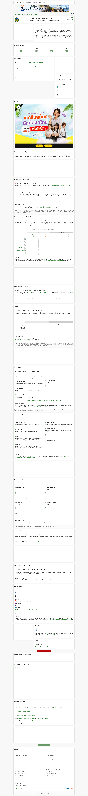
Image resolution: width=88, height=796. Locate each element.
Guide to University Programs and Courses (32, 298)
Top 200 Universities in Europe (20, 761)
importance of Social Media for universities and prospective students (58, 619)
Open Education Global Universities (21, 785)
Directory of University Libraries (51, 775)
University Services (65, 522)
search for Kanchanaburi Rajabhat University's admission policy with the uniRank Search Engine (44, 400)
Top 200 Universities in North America (21, 757)
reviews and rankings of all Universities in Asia (30, 720)
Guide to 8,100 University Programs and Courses (26, 711)
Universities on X (48, 757)
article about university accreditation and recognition (42, 207)
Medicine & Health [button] (21, 247)
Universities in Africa (18, 777)
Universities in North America (20, 771)
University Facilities (56, 522)
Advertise (42, 791)
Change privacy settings (54, 791)
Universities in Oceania (19, 781)
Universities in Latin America (20, 773)
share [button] (71, 20)
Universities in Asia (18, 779)
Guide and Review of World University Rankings (26, 715)
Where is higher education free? (23, 712)
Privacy (48, 791)
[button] (32, 235)
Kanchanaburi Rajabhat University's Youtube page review (26, 601)
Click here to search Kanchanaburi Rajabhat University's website (27, 155)
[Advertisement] (23, 32)
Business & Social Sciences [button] (19, 244)
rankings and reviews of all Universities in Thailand (31, 704)
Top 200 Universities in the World (21, 755)
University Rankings (27, 2)
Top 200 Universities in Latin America (21, 759)
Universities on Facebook (50, 755)
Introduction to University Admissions (35, 406)
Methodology (34, 791)
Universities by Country (36, 2)
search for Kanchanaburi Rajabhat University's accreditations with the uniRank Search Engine (45, 201)
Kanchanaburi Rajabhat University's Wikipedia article (45, 646)
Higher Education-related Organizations (52, 773)
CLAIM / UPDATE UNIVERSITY (44, 651)
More (44, 2)
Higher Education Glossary (50, 779)
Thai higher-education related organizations (26, 718)
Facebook (18, 788)
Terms (46, 791)
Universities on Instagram (50, 759)
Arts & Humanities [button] (21, 239)
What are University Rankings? (22, 714)
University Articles (49, 771)
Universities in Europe (19, 775)
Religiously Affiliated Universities (51, 777)
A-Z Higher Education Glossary (43, 723)
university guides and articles (23, 709)
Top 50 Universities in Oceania (20, 766)
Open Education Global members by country (52, 634)
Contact (39, 791)
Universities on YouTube (50, 761)
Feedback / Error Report (44, 744)
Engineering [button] (22, 253)
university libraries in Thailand (42, 718)
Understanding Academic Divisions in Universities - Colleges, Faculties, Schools (39, 541)
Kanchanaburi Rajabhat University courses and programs (37, 292)
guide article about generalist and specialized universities (52, 260)
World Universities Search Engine (56, 707)
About (31, 791)
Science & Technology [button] (20, 250)
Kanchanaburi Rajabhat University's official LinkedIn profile (26, 609)
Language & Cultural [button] (20, 241)
